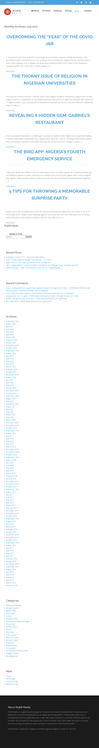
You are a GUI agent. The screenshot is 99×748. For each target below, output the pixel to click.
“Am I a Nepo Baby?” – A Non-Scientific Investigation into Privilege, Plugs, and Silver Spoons (42, 265)
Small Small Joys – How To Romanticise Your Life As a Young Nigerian (33, 268)
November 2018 (12, 452)
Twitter (81, 2)
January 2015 (11, 561)
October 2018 (11, 454)
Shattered (10, 643)
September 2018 (12, 457)
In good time (62, 298)
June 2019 (10, 438)
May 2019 (10, 441)
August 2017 (11, 492)
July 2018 (9, 462)
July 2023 (9, 380)
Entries (10, 679)
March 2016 (10, 527)
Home (36, 11)
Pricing (68, 11)
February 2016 (11, 529)
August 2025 (11, 324)
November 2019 (12, 425)
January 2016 (11, 532)
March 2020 (10, 420)
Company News (12, 619)
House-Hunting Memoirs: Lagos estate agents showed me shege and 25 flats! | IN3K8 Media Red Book (46, 288)
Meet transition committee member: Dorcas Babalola (27, 290)
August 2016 (11, 521)
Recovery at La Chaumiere (63, 293)
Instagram (86, 2)
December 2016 (12, 510)
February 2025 (11, 340)
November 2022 (12, 390)
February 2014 (11, 585)
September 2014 (12, 567)
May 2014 (10, 577)
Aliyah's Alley (11, 611)
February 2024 (11, 369)
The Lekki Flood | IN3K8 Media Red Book (22, 301)
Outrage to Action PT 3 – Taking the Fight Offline (25, 257)
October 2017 (11, 486)
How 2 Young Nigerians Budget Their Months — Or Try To (29, 260)
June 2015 (10, 551)
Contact (87, 11)
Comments (12, 681)
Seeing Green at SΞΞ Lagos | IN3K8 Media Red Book (27, 296)
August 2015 (11, 545)
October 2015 (11, 540)
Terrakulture (11, 648)
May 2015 (10, 553)
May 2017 (10, 500)
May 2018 (10, 468)
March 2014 (10, 583)
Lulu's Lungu (11, 635)
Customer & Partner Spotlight (17, 621)
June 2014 (10, 575)
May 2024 (10, 361)
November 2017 (12, 484)
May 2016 (10, 524)
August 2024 (11, 353)
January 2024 (11, 372)
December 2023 (12, 374)
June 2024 (10, 358)
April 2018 (10, 470)
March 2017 (10, 505)
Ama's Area (10, 613)
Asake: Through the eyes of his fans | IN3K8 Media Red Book (30, 298)
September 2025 (12, 321)
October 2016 (11, 516)
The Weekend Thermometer (17, 651)
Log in (8, 676)
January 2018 (11, 478)
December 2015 (12, 535)
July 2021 (9, 409)
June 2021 (10, 412)
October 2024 (11, 348)
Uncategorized (11, 656)
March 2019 (10, 446)
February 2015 (11, 559)
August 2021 (11, 406)
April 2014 (10, 580)
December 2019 (12, 422)
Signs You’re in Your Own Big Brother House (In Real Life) (28, 262)
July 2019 (9, 436)
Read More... (11, 71)
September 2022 (12, 396)
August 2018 (11, 460)
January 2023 (11, 388)
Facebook (76, 2)
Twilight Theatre (12, 653)
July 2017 (9, 494)
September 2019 (12, 430)
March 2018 (10, 473)
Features (58, 11)
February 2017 (11, 508)
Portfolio (46, 11)
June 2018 (10, 465)
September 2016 (12, 519)
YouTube (90, 2)
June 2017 (10, 497)
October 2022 (11, 393)
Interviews (10, 632)
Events (8, 629)
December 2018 (12, 449)
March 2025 (10, 337)
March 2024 (10, 366)
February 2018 (11, 476)
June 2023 (10, 382)
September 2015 (12, 543)
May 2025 (10, 332)
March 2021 (10, 414)
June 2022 (10, 401)
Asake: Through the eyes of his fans (65, 296)
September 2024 (12, 350)
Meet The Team (12, 637)
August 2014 (11, 569)
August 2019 (11, 433)
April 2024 (10, 364)
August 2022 (11, 398)
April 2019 (10, 444)
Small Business (12, 645)
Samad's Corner (12, 640)
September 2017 (12, 489)
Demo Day (10, 624)
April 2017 (10, 502)
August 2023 (11, 377)
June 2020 (10, 417)
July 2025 (9, 326)
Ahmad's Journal (12, 608)
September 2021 (12, 404)
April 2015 (10, 556)
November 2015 (12, 537)
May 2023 (10, 385)
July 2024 (9, 356)
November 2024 (12, 345)
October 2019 (11, 428)
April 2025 (10, 334)
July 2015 (9, 548)
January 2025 (11, 342)
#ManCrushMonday (13, 605)
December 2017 (12, 481)
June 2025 (10, 329)
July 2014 (9, 572)
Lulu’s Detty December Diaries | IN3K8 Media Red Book (28, 293)
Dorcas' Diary (11, 627)
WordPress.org (12, 684)
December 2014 (12, 564)
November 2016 (12, 513)
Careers (9, 616)
